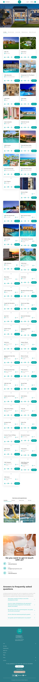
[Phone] (4, 563)
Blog (4, 654)
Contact (7, 2)
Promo (4, 652)
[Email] (4, 568)
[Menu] (35, 2)
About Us (5, 650)
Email (9, 567)
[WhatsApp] (4, 573)
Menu (32, 2)
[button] (27, 2)
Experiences (5, 648)
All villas (5, 646)
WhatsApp (10, 572)
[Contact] (4, 2)
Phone (9, 562)
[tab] (7, 501)
